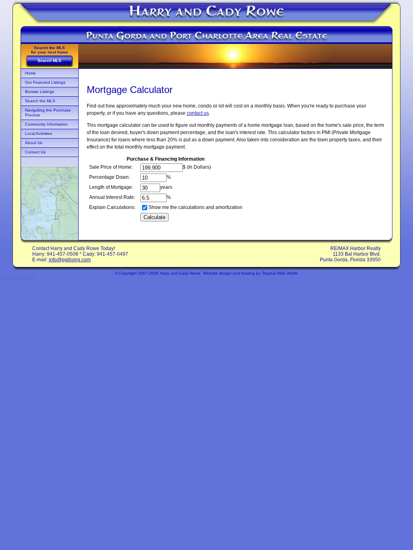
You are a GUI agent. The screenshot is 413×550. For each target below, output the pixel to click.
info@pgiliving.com (70, 260)
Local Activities (38, 133)
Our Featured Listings (45, 82)
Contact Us (35, 152)
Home (30, 73)
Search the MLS (40, 101)
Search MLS (49, 60)
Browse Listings (39, 91)
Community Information (46, 124)
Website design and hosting (229, 273)
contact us (198, 113)
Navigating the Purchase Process (48, 112)
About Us (33, 143)
